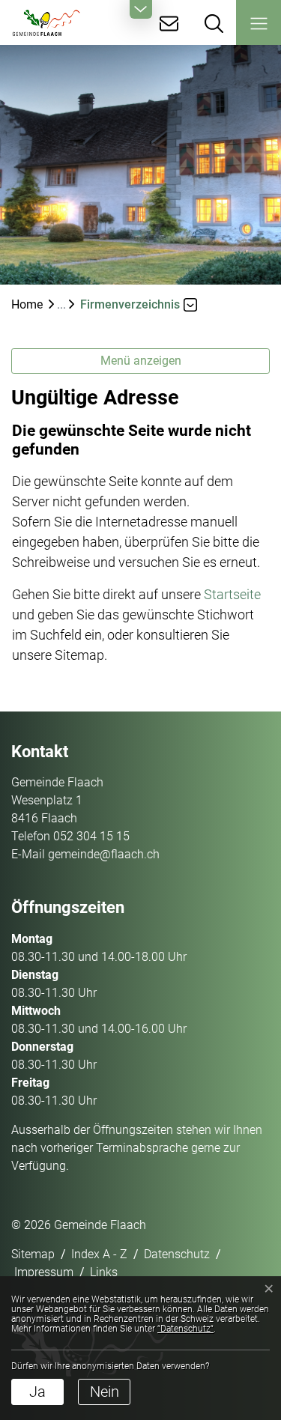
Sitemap (33, 1254)
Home (27, 304)
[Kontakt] (168, 22)
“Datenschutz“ (185, 1328)
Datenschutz (177, 1254)
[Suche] (213, 22)
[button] (258, 22)
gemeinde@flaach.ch (104, 854)
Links (104, 1272)
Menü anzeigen (140, 361)
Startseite (232, 594)
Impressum (43, 1272)
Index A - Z (99, 1254)
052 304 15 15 (91, 836)
